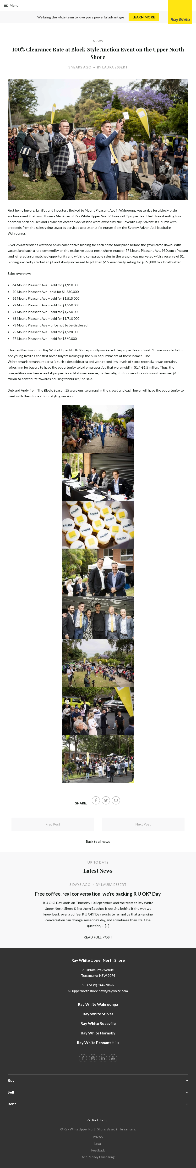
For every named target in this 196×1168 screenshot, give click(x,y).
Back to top (100, 1120)
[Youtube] (113, 1058)
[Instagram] (93, 1058)
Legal (98, 1144)
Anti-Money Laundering (98, 1157)
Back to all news (98, 841)
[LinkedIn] (103, 1058)
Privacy (98, 1137)
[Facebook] (96, 800)
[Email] (116, 800)
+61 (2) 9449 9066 (100, 985)
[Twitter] (106, 800)
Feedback (98, 1150)
